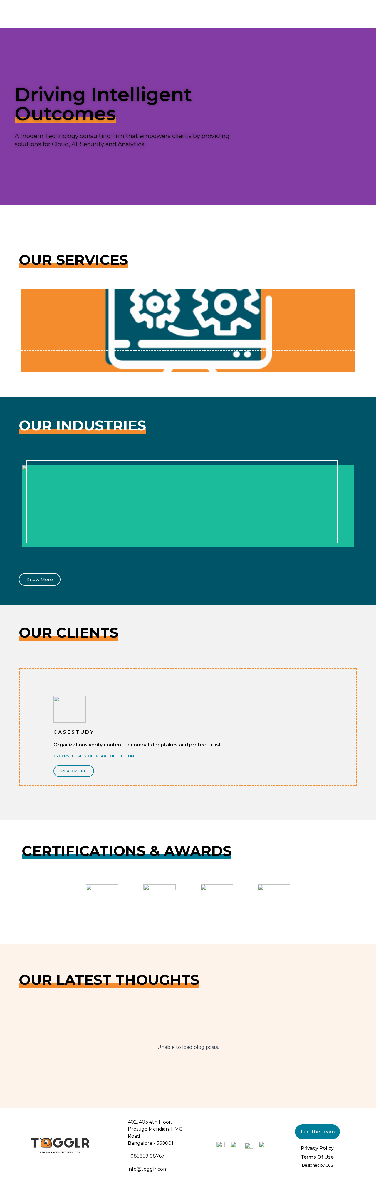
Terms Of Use (317, 1157)
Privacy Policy (317, 1148)
